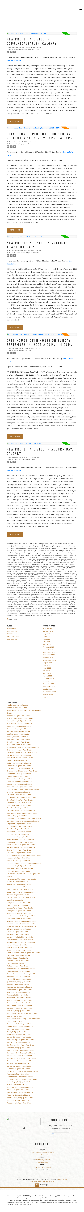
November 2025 (49, 655)
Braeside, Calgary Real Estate (53, 548)
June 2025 (47, 668)
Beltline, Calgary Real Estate (18, 734)
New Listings (12, 631)
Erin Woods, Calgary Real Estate (19, 826)
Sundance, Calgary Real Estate (58, 608)
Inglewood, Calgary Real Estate (15, 576)
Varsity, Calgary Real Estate (56, 612)
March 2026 (47, 644)
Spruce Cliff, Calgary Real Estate (48, 606)
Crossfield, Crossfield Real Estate (20, 800)
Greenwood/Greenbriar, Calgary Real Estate (19, 571)
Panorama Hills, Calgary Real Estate (54, 590)
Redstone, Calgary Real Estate (19, 596)
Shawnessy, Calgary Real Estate (32, 603)
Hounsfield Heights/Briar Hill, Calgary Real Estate (25, 575)
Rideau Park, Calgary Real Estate (19, 1000)
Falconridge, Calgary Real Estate (19, 837)
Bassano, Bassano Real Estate (55, 546)
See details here (14, 60)
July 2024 (46, 697)
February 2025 (48, 679)
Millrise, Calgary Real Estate (18, 932)
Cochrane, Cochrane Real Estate (19, 782)
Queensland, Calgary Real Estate (16, 594)
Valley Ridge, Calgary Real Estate (38, 612)
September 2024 (49, 692)
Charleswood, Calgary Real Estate (38, 554)
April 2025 (47, 673)
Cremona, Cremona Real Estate (33, 559)
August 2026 (48, 631)
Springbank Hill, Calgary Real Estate (29, 606)
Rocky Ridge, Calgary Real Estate (41, 597)
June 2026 (47, 636)
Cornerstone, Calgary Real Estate (39, 557)
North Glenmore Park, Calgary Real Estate (19, 589)
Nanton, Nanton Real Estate (32, 587)
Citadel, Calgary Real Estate (33, 555)
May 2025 (46, 671)
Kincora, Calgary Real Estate (22, 578)
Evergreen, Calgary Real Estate (37, 566)
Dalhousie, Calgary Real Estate (22, 561)
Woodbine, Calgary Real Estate (27, 615)
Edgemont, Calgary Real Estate (51, 564)
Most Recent (47, 628)
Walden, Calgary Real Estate (23, 144)
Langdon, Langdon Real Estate (19, 903)
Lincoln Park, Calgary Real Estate (37, 580)
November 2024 (49, 686)
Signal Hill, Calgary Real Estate (50, 603)
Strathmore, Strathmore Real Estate (21, 608)
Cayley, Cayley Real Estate (52, 552)
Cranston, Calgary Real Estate (15, 559)
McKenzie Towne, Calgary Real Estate (26, 253)
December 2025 (49, 652)
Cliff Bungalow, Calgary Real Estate (51, 555)
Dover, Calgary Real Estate (52, 562)
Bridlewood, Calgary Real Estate (44, 550)
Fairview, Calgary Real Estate (55, 566)
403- (39, 1170)
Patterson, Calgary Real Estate (18, 971)
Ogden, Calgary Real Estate (57, 589)
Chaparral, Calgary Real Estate (19, 554)
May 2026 (46, 639)
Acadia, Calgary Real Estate (22, 543)
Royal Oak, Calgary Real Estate (18, 1011)
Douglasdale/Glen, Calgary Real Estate (26, 49)
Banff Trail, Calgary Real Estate (20, 546)
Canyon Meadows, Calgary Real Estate (65, 550)
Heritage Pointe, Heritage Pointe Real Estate (24, 863)
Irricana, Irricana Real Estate (33, 576)
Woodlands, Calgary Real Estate (45, 615)
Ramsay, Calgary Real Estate (34, 594)
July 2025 (46, 665)
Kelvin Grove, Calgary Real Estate (50, 576)
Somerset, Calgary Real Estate (58, 604)
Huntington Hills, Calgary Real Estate (50, 575)
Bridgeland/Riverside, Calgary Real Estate (23, 550)
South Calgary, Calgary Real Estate (20, 1050)
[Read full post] (42, 34)
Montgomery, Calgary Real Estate (60, 585)
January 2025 (48, 681)
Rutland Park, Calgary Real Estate (28, 601)
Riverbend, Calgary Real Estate (23, 597)
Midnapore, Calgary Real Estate (58, 583)
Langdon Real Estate (57, 578)
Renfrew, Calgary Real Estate (37, 596)
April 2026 (47, 642)
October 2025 (48, 657)
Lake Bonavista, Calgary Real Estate (41, 578)
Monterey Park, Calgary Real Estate (41, 585)
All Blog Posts (12, 628)
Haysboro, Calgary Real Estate (58, 571)
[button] (24, 1128)
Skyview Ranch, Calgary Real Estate (39, 604)
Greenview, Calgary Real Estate (55, 569)
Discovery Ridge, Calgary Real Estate (21, 810)
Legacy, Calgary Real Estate (19, 580)
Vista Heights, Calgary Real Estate (20, 1087)
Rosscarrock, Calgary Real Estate (61, 597)
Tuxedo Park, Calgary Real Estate (63, 610)
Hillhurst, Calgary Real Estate (18, 871)
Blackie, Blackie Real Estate (19, 548)
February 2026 (48, 647)
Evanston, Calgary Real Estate (19, 566)
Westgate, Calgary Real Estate (59, 613)
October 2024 (48, 689)
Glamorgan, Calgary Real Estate (37, 569)
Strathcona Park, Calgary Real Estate (21, 1058)
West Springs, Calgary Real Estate (40, 613)
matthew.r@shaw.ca (43, 1160)
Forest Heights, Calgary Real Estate (24, 568)
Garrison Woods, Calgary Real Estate (17, 569)
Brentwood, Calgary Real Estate (19, 745)
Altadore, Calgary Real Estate (15, 545)
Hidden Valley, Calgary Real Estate (32, 573)
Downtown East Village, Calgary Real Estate (24, 818)
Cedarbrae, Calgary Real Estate (19, 763)
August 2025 (48, 663)
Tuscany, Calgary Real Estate (45, 610)
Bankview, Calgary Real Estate (37, 546)
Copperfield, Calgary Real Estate (20, 557)
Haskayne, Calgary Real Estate (40, 571)
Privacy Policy (62, 1179)
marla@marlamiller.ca (43, 1167)
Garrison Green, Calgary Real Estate (64, 568)
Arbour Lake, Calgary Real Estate (33, 545)
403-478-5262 (43, 1155)
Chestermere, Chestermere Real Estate (60, 554)
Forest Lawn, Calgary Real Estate (44, 568)
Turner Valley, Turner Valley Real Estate (25, 610)
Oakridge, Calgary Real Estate (40, 589)
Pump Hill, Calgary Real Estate (64, 592)
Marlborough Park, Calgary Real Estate (24, 582)
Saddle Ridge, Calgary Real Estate (47, 601)
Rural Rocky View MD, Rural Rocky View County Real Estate (35, 599)
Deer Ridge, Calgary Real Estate (41, 561)
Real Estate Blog (13, 636)
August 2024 (48, 694)
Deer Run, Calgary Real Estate (59, 561)
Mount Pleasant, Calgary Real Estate (21, 942)
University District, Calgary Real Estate (17, 612)
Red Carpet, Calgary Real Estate (19, 990)
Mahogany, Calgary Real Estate (55, 580)
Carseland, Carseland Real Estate (34, 552)
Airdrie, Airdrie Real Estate (37, 543)
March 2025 (47, 676)
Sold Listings (12, 639)
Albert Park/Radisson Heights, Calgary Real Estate (60, 543)
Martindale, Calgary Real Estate (45, 582)
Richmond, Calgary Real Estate (55, 596)
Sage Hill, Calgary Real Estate (66, 601)
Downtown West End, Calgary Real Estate (30, 564)
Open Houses (12, 634)
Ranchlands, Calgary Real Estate (52, 594)
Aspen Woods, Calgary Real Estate (52, 545)
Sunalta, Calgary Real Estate (41, 608)
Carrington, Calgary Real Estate (15, 552)
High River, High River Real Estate (52, 573)
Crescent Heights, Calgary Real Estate (53, 559)
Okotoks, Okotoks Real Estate (18, 961)
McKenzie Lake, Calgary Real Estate (17, 583)
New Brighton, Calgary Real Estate (50, 587)
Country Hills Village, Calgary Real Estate (61, 557)
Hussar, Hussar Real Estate (68, 575)
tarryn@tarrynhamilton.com (43, 1152)
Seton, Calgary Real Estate (14, 603)
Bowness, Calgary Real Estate (36, 548)
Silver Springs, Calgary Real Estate (20, 1040)
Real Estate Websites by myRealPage (42, 1181)
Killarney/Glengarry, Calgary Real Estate (22, 892)
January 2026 (48, 650)
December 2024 (49, 684)
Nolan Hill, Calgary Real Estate (68, 587)
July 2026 (46, 634)
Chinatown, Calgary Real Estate (15, 555)
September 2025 (49, 660)
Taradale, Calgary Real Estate (18, 1069)
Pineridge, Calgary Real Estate (46, 592)
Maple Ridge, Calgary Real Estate (19, 913)
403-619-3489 (43, 1162)
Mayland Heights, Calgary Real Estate (64, 582)
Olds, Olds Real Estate (20, 590)
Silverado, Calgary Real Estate (19, 604)
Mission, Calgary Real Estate (22, 585)
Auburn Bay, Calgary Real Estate (24, 459)
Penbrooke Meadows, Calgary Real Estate (25, 592)
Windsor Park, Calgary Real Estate (20, 1098)
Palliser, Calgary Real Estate (35, 590)
